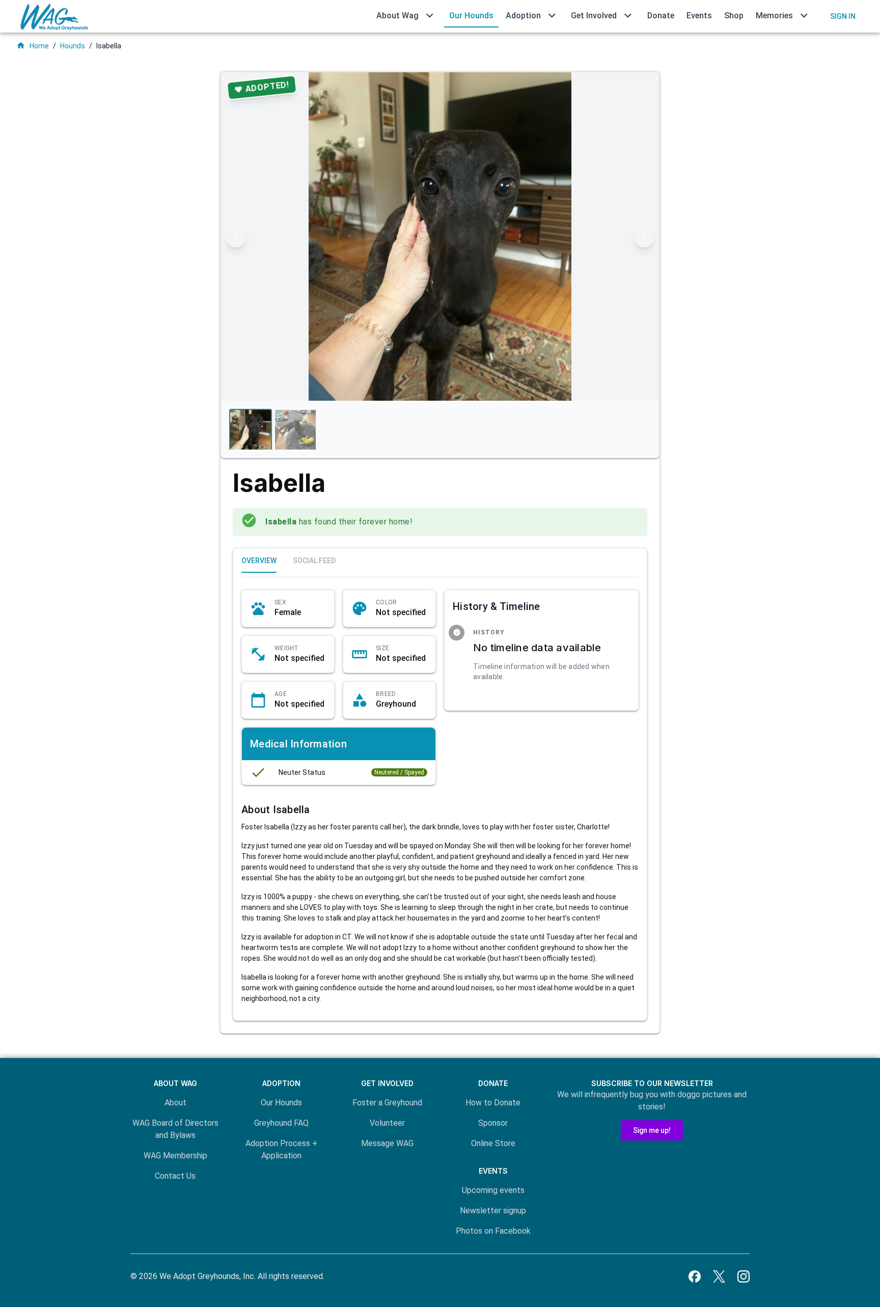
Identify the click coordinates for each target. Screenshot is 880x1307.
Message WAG (387, 1143)
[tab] (259, 560)
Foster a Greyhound (387, 1102)
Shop (734, 15)
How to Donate (492, 1102)
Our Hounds (471, 15)
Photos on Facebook (493, 1231)
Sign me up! (652, 1130)
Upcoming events (493, 1190)
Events (699, 15)
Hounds (72, 46)
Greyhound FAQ (281, 1123)
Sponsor (493, 1123)
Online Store (493, 1143)
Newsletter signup (493, 1210)
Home (32, 45)
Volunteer (387, 1123)
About (175, 1102)
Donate (660, 15)
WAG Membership (175, 1155)
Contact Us (175, 1176)
